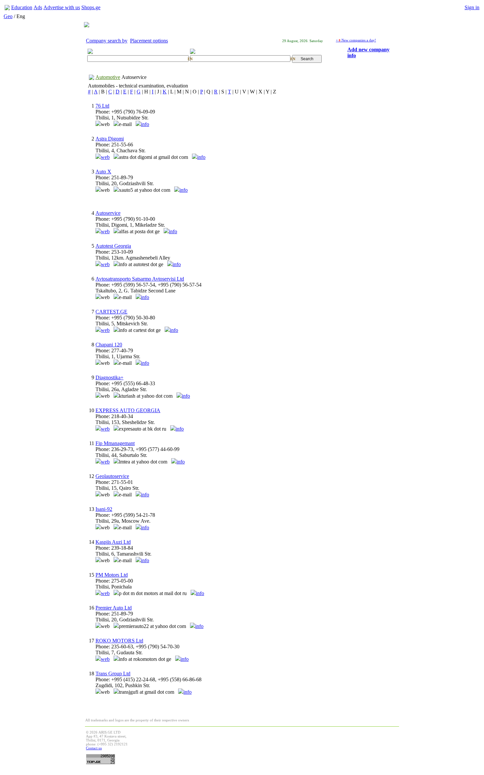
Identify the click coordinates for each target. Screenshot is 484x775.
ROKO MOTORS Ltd (119, 640)
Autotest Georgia (113, 246)
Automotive (107, 77)
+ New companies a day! (356, 40)
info (145, 124)
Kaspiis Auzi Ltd (113, 542)
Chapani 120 (108, 344)
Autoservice (134, 77)
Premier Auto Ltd (113, 608)
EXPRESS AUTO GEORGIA (127, 410)
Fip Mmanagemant (115, 443)
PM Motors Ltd (111, 575)
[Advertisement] (278, 745)
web (105, 157)
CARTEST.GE (111, 311)
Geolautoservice (112, 476)
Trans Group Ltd (112, 673)
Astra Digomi (109, 138)
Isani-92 (103, 509)
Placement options (149, 40)
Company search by (106, 40)
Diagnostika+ (109, 377)
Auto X (103, 171)
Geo (8, 16)
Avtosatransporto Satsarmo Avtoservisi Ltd (139, 279)
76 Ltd (102, 106)
